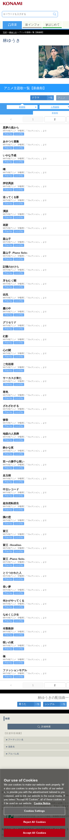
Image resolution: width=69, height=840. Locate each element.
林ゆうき (13, 32)
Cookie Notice (42, 803)
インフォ (34, 24)
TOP (5, 32)
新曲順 (22, 107)
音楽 (14, 24)
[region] (34, 804)
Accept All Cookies (34, 832)
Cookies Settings (34, 811)
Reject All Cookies (34, 822)
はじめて (54, 24)
